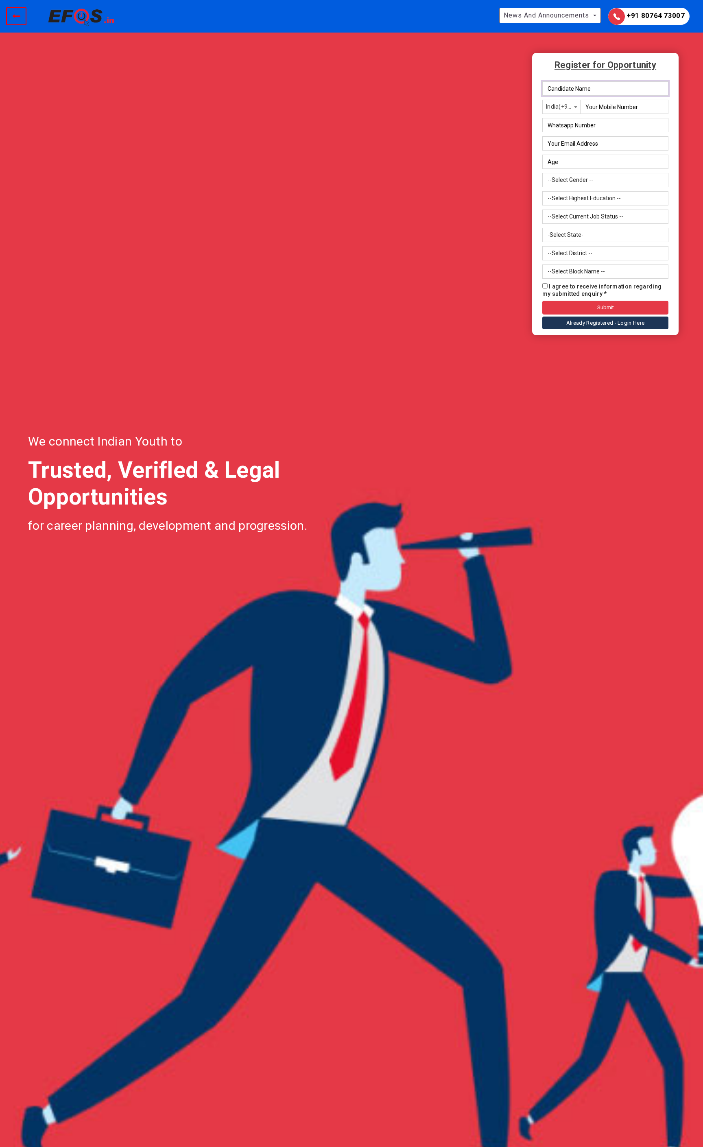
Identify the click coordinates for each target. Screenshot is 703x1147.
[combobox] (561, 107)
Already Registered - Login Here (605, 323)
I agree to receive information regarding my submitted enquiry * (602, 290)
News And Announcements (546, 15)
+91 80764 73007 (655, 15)
